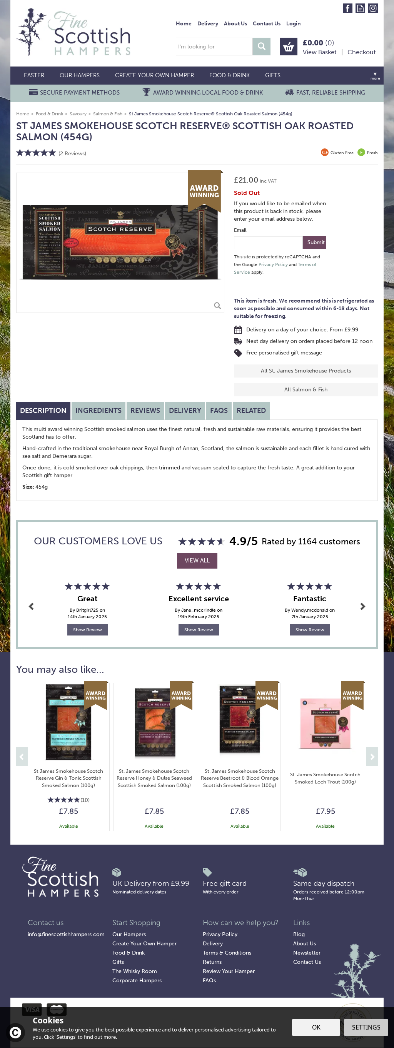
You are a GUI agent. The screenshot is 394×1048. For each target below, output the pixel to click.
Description (43, 410)
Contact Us (307, 962)
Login (293, 23)
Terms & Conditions (227, 953)
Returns (212, 962)
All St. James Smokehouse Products (306, 371)
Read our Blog (360, 8)
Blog (299, 934)
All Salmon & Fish (305, 389)
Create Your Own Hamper (144, 943)
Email (240, 230)
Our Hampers (129, 934)
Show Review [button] (87, 629)
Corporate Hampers (137, 980)
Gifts (118, 962)
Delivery (185, 410)
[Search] (261, 46)
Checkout (361, 52)
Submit (316, 242)
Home (184, 23)
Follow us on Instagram (373, 8)
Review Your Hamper (229, 971)
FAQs (219, 410)
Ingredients (98, 410)
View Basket (320, 52)
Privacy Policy (273, 264)
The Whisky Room (134, 971)
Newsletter (307, 953)
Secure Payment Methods (80, 92)
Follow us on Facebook (347, 8)
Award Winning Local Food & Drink (208, 92)
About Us (304, 943)
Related (251, 410)
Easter (34, 75)
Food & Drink (128, 953)
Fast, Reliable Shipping (330, 92)
